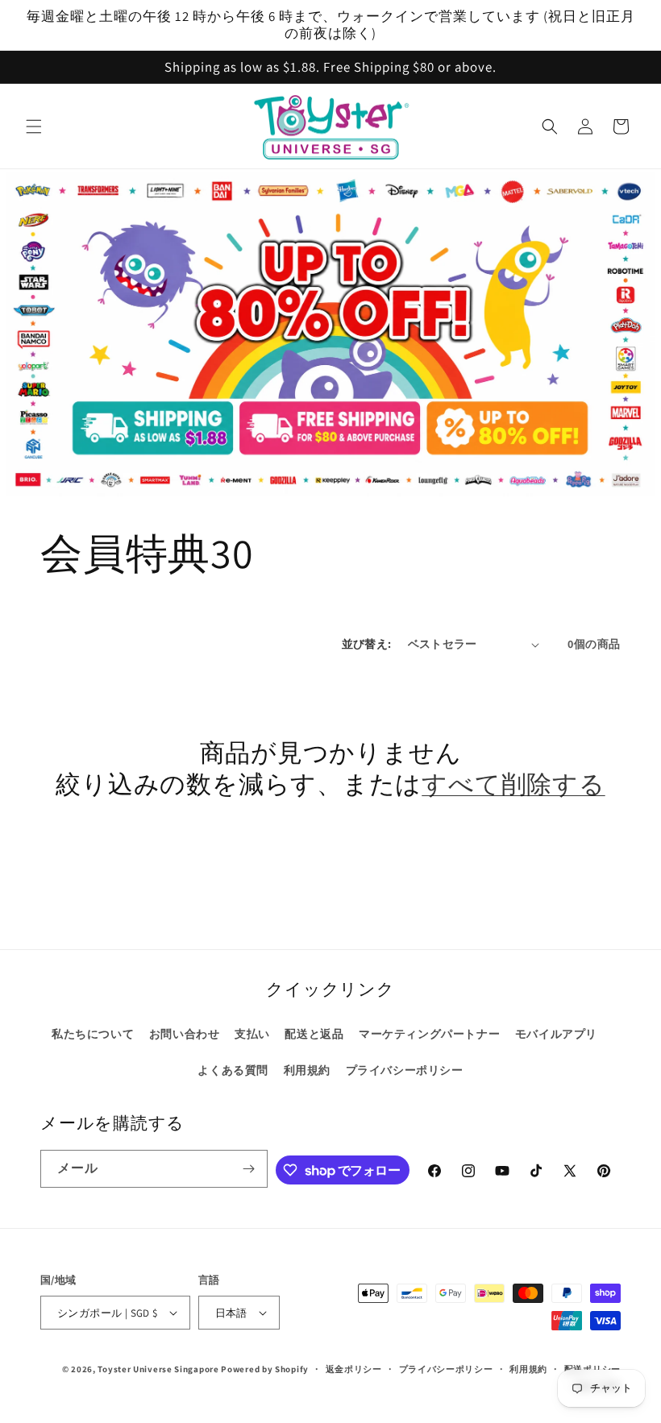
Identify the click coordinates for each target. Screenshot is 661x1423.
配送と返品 (314, 1034)
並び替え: (367, 644)
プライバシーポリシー (405, 1070)
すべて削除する (513, 784)
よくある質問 (232, 1070)
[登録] (249, 1169)
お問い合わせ (184, 1034)
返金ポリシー (354, 1369)
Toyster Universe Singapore (158, 1369)
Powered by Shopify (265, 1369)
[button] (34, 126)
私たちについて (93, 1034)
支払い (252, 1034)
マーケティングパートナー (429, 1034)
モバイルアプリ (556, 1034)
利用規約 (307, 1070)
